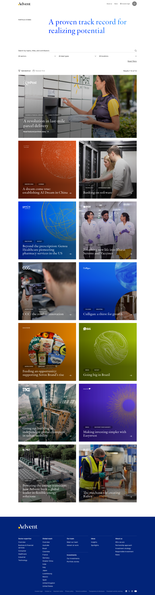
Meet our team (72, 542)
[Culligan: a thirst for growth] (108, 291)
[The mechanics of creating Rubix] (108, 473)
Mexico (45, 577)
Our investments (73, 558)
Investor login (126, 3)
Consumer (41, 366)
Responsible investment (124, 551)
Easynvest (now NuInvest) (103, 427)
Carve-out (28, 423)
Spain (45, 580)
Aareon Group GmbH (104, 187)
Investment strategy (123, 548)
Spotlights (95, 545)
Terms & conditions (81, 591)
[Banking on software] (108, 170)
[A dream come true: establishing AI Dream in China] (47, 170)
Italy (44, 567)
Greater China (29, 184)
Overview (21, 542)
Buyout (39, 241)
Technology (89, 187)
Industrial (99, 309)
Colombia (46, 551)
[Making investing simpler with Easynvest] (108, 413)
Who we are (119, 542)
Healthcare (28, 241)
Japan (45, 570)
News (116, 3)
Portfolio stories (73, 562)
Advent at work (73, 545)
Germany (39, 423)
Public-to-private (54, 115)
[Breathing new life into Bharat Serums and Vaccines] (108, 230)
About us (109, 3)
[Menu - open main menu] (134, 3)
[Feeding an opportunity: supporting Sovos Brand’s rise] (47, 352)
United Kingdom (49, 583)
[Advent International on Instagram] (132, 591)
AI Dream (41, 184)
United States (29, 309)
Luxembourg (47, 574)
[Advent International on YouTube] (135, 591)
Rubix (103, 488)
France (45, 555)
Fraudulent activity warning (115, 591)
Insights (94, 542)
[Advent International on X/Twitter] (129, 591)
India (44, 564)
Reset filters (132, 61)
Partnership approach (123, 545)
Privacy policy (69, 591)
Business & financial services (34, 115)
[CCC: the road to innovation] (47, 291)
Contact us (48, 591)
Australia (46, 545)
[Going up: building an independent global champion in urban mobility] (47, 413)
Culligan (88, 309)
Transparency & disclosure (96, 591)
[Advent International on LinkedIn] (126, 591)
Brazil (87, 370)
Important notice (58, 591)
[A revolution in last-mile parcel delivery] (77, 106)
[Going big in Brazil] (108, 352)
